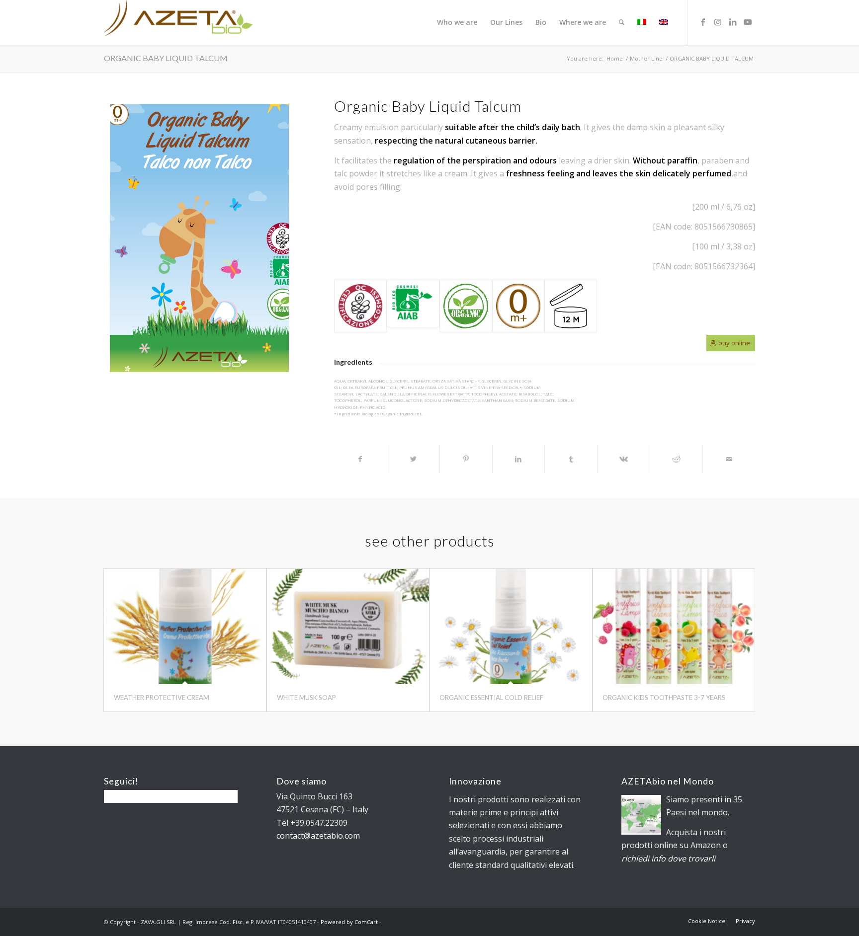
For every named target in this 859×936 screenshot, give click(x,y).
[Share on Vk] (624, 459)
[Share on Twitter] (413, 459)
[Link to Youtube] (747, 21)
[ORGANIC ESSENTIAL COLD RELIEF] (511, 626)
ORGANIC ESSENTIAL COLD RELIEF (491, 698)
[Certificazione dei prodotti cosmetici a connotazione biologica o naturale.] (360, 306)
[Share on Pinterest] (466, 459)
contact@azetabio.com (318, 835)
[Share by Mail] (729, 459)
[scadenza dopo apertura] (570, 306)
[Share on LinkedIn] (519, 459)
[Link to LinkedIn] (732, 21)
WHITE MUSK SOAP (306, 698)
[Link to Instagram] (717, 21)
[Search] (621, 22)
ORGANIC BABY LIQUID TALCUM (166, 58)
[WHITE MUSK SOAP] (348, 626)
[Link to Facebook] (702, 21)
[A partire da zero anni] (518, 306)
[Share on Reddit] (676, 459)
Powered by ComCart (349, 922)
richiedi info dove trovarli (668, 858)
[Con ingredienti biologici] (465, 306)
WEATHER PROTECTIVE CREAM (161, 698)
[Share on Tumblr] (571, 459)
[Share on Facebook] (360, 459)
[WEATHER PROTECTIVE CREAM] (185, 626)
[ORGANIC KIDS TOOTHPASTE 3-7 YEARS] (674, 626)
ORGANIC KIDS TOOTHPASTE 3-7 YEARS (663, 698)
